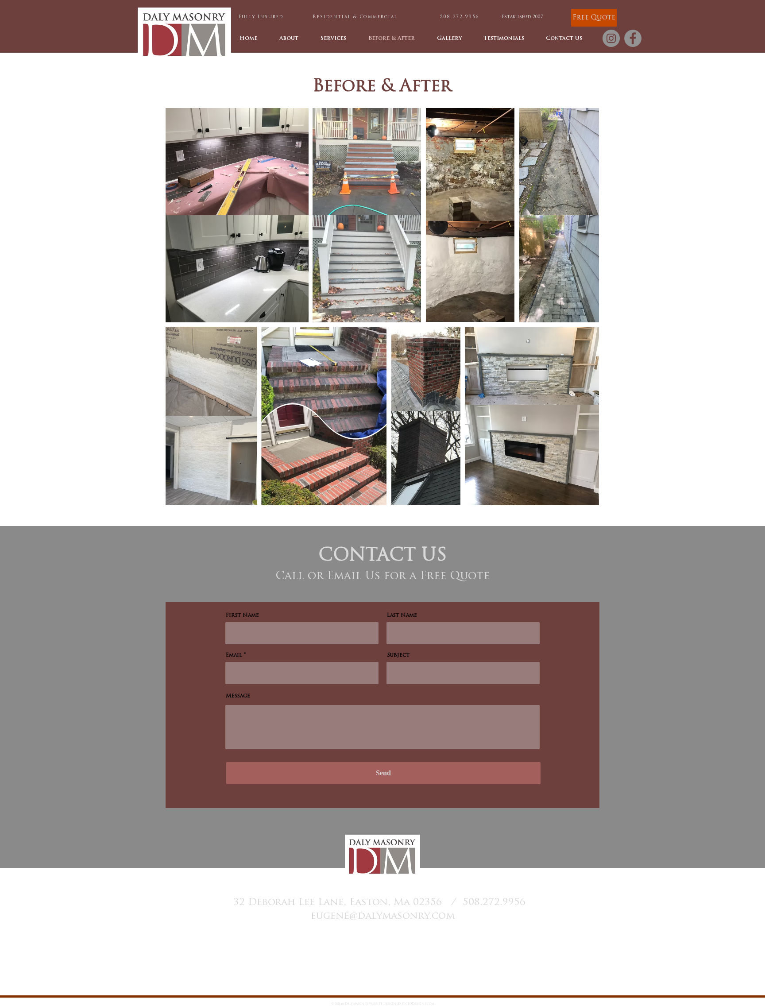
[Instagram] (611, 38)
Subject (398, 655)
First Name (242, 615)
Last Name (402, 615)
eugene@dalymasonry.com (383, 916)
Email (234, 655)
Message (238, 696)
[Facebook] (632, 38)
